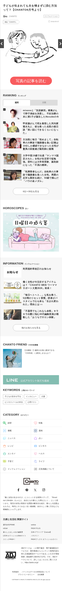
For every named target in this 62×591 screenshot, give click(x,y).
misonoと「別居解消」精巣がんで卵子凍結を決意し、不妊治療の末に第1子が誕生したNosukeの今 (41, 113)
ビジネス (42, 446)
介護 (43, 396)
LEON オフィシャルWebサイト (14, 536)
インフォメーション (51, 16)
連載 (10, 430)
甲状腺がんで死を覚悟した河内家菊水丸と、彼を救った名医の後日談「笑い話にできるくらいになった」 (40, 128)
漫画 (41, 430)
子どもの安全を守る (13, 396)
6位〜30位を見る (31, 191)
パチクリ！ (35, 536)
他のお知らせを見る (31, 328)
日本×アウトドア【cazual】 (41, 532)
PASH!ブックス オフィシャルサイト (44, 539)
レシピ (11, 446)
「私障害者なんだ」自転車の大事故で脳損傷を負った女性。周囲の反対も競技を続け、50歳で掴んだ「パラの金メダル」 (41, 176)
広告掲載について (46, 469)
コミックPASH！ (9, 539)
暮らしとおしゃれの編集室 (13, 532)
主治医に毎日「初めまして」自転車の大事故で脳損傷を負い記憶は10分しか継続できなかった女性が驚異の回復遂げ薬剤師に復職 (41, 144)
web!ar (33, 525)
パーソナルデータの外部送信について (36, 572)
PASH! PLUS (35, 528)
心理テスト (32, 402)
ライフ (42, 461)
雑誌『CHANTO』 (11, 22)
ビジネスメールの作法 (14, 402)
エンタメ (11, 453)
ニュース (11, 438)
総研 (10, 423)
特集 (41, 423)
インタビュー (31, 396)
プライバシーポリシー (26, 574)
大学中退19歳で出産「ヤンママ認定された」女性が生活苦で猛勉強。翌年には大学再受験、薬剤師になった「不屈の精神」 (41, 160)
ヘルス (42, 453)
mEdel (5, 528)
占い (41, 438)
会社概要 (40, 574)
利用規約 (15, 572)
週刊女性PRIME (9, 525)
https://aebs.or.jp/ (31, 562)
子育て (11, 461)
